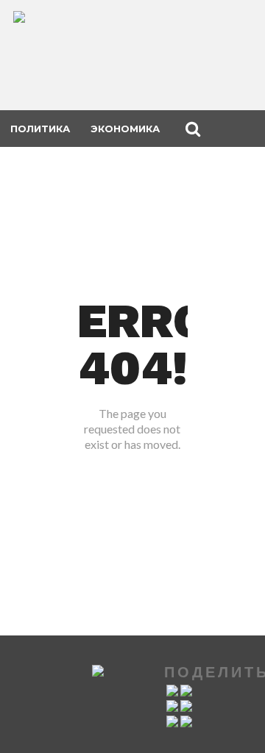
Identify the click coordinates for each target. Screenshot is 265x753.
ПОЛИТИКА (40, 128)
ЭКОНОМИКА (125, 128)
